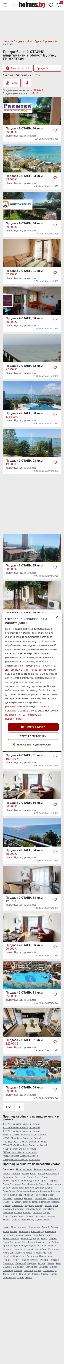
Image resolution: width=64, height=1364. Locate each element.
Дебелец (40, 1184)
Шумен (38, 1220)
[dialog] (32, 682)
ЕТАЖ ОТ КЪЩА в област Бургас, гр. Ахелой (25, 1145)
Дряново (29, 1188)
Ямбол (46, 1220)
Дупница (39, 1188)
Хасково (51, 1216)
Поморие (56, 1202)
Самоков (7, 1209)
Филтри (13, 68)
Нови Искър (41, 1198)
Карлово (55, 1191)
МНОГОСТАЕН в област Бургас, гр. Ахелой (24, 1135)
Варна (45, 1177)
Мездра (38, 1253)
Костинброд (16, 1195)
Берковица (24, 1231)
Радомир (29, 1205)
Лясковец (7, 1198)
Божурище (8, 1177)
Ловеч (51, 1195)
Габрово (53, 1181)
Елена (48, 1188)
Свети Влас (48, 1209)
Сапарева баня (33, 1209)
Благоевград (52, 1174)
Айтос (19, 1169)
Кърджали (29, 1195)
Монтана (18, 1198)
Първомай (20, 1263)
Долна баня (18, 1188)
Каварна (34, 1191)
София (46, 1213)
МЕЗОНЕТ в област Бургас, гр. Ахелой (22, 1138)
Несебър (28, 1198)
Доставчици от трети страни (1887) (27, 669)
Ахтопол (16, 1174)
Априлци (38, 1169)
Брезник (19, 1235)
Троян (21, 1216)
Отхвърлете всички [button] (33, 736)
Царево (15, 1220)
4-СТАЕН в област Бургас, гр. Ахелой (21, 1131)
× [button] (56, 617)
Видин (36, 1181)
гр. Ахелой (50, 41)
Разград (39, 1205)
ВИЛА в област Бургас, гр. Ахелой (20, 1152)
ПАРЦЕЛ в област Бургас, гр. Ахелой (21, 1159)
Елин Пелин (9, 1191)
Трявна (29, 1216)
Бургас (30, 1177)
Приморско (17, 1205)
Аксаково (27, 1169)
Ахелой (6, 1174)
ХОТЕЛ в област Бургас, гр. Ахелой (20, 1156)
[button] (32, 744)
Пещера (25, 1260)
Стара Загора (10, 1216)
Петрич (15, 1260)
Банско (41, 1174)
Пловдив (45, 1202)
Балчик (25, 1174)
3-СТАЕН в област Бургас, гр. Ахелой (21, 1128)
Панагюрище (45, 1256)
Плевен (36, 1202)
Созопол (37, 1213)
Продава (19, 41)
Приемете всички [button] (33, 726)
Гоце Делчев (28, 1184)
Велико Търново (11, 1181)
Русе (55, 1205)
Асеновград (50, 1169)
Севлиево (8, 1213)
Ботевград (20, 1177)
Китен (6, 1195)
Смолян (27, 1213)
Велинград (26, 1181)
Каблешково (23, 1191)
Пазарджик (16, 1202)
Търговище (39, 1216)
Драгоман (8, 1246)
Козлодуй (28, 1249)
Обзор (6, 1202)
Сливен (18, 1213)
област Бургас (34, 41)
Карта (14, 82)
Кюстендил (41, 1195)
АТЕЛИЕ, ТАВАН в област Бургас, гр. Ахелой (25, 1142)
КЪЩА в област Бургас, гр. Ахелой (20, 1149)
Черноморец (27, 1220)
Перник (27, 1202)
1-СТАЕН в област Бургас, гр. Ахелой (21, 1124)
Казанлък (45, 1191)
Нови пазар (54, 1198)
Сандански (18, 1209)
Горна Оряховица (12, 1184)
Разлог (48, 1205)
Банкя (33, 1174)
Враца (44, 1181)
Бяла (37, 1177)
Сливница (8, 1270)
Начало (7, 41)
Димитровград (53, 1184)
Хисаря (6, 1220)
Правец (6, 1205)
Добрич (6, 1188)
